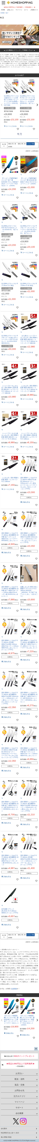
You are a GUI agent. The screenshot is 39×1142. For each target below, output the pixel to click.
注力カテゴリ (19, 1096)
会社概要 (19, 1113)
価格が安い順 (12, 144)
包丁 (7, 13)
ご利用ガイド (34, 10)
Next (36, 36)
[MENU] (3, 3)
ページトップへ (36, 1049)
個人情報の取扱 (6, 1137)
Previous (2, 36)
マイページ (19, 10)
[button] (1, 104)
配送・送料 (19, 1079)
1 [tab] (18, 47)
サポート (19, 1107)
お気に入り (10, 10)
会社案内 (4, 1128)
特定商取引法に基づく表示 (10, 1133)
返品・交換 (19, 1085)
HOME (3, 10)
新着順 (10, 146)
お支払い (19, 1073)
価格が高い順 (22, 144)
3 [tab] (21, 47)
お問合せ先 (19, 1090)
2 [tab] (19, 47)
